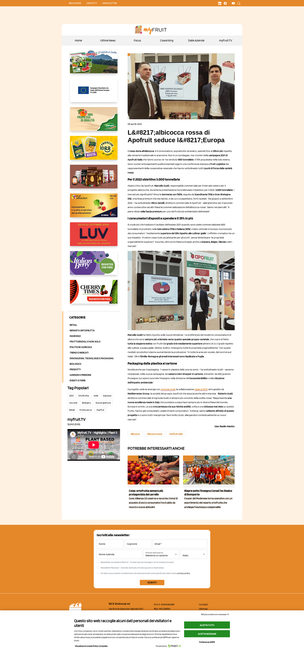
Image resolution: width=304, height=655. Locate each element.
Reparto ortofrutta (82, 330)
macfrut (100, 410)
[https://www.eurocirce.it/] (93, 64)
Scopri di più (73, 423)
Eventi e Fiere (78, 380)
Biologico (75, 363)
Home (78, 40)
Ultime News (107, 40)
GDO (71, 395)
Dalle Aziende (196, 40)
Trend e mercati (79, 352)
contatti (91, 3)
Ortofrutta (83, 395)
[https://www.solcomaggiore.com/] (93, 92)
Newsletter (109, 3)
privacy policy (183, 573)
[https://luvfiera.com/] (93, 236)
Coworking (166, 40)
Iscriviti (152, 582)
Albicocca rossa (154, 433)
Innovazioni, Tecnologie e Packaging (92, 358)
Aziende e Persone (80, 374)
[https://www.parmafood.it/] (93, 150)
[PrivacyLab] (174, 646)
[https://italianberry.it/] (93, 265)
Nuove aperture (103, 402)
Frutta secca (85, 410)
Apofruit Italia (176, 433)
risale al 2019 (200, 389)
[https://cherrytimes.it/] (93, 294)
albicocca (135, 433)
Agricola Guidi (168, 389)
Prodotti (75, 369)
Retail (73, 324)
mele (96, 395)
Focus (137, 40)
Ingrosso (75, 335)
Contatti (203, 604)
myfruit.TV (225, 40)
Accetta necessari (207, 634)
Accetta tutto (207, 625)
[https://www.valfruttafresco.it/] (93, 121)
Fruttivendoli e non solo (85, 341)
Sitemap (203, 608)
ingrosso (107, 395)
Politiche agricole (81, 347)
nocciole (73, 402)
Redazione (75, 3)
